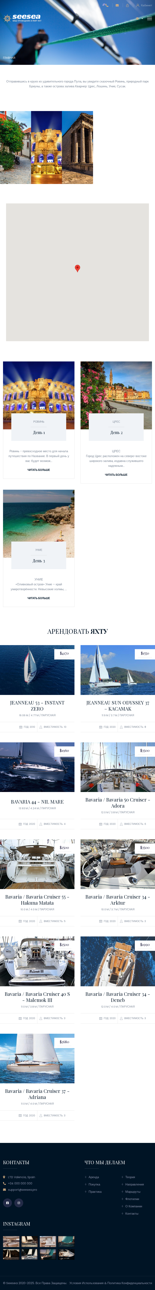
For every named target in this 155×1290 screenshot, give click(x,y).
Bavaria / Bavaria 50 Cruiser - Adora (117, 802)
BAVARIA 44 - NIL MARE (37, 801)
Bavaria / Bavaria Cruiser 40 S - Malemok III (37, 997)
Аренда (94, 1177)
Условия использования (86, 1283)
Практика (95, 1192)
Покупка (94, 1184)
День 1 (39, 432)
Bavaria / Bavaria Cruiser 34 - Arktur (117, 899)
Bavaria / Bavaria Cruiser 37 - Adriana (37, 1094)
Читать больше (38, 470)
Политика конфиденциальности (129, 1283)
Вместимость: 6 (135, 824)
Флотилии (132, 1199)
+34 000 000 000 (20, 1183)
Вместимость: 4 (54, 824)
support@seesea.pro (22, 1190)
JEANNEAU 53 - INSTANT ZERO (37, 705)
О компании (133, 1206)
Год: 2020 (109, 727)
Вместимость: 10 (54, 727)
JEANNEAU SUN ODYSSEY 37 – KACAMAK (117, 705)
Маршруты (132, 1192)
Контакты (131, 1213)
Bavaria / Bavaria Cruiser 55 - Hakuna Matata (37, 899)
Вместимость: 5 (54, 921)
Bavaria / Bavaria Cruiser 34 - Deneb (117, 997)
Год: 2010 (29, 727)
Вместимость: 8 (135, 727)
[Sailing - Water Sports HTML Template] (22, 18)
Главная (9, 58)
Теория (130, 1177)
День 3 (38, 560)
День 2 (116, 432)
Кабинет (146, 5)
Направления (134, 1184)
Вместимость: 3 (135, 921)
